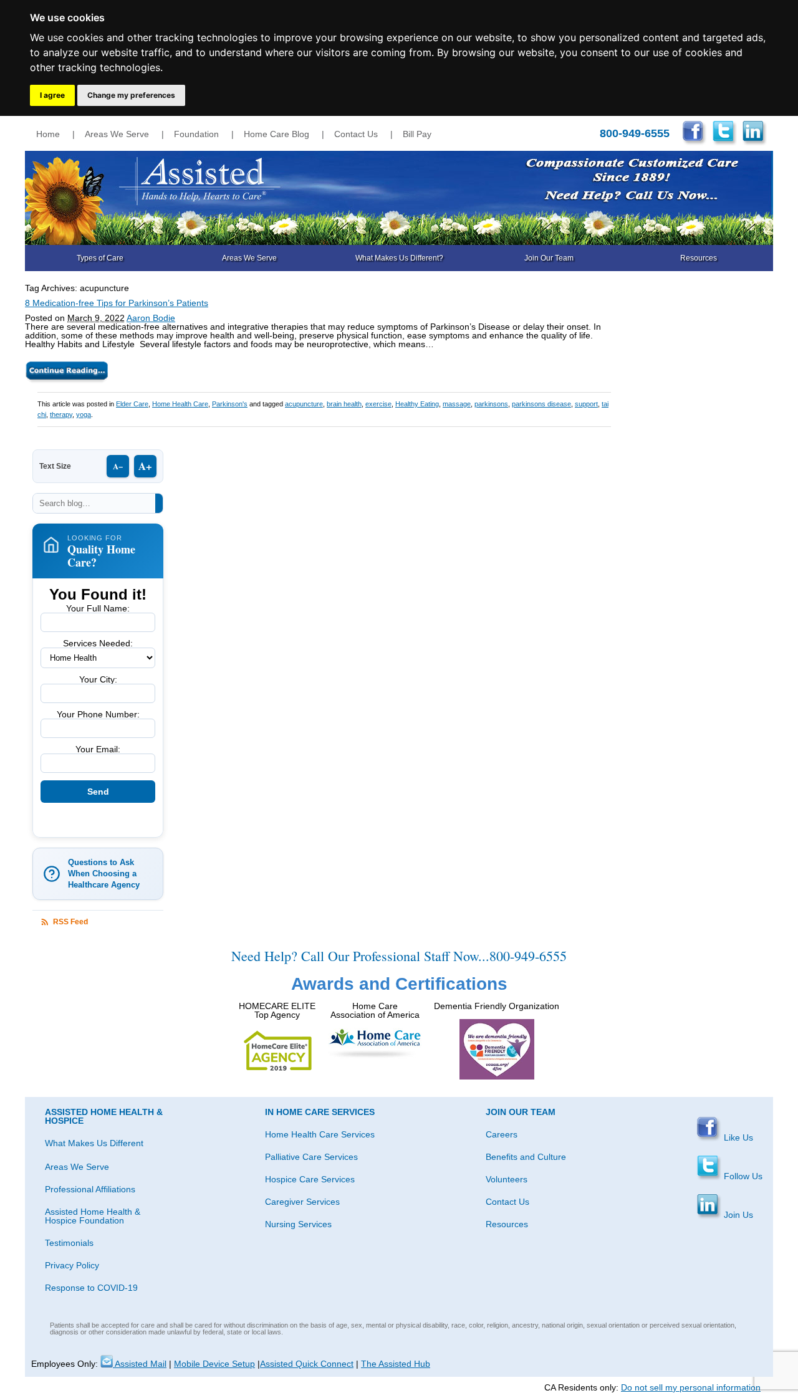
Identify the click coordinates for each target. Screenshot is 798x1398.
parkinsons (491, 404)
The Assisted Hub (395, 1364)
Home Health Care (180, 404)
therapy (61, 414)
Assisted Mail (139, 1364)
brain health (344, 404)
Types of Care (100, 258)
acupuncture (304, 404)
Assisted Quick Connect (306, 1364)
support (586, 404)
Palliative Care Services (311, 1157)
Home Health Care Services (320, 1134)
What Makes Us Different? (399, 258)
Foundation (196, 134)
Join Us (737, 1215)
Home (48, 134)
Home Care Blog (276, 134)
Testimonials (69, 1243)
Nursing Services (298, 1224)
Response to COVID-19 (91, 1288)
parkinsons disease (541, 404)
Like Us (737, 1137)
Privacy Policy (72, 1265)
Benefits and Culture (526, 1157)
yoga (83, 414)
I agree (52, 95)
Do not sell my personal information (691, 1387)
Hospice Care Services (310, 1179)
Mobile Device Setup (214, 1364)
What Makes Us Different (94, 1143)
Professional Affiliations (90, 1189)
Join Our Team (549, 258)
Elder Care (132, 404)
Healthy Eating (417, 404)
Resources (698, 258)
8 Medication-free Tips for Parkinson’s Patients (116, 303)
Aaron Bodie (151, 318)
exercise (378, 404)
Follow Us (741, 1176)
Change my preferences (131, 95)
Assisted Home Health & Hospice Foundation (92, 1216)
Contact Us (356, 134)
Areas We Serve (117, 134)
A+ (145, 466)
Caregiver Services (302, 1202)
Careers (501, 1134)
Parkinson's (230, 404)
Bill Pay (417, 134)
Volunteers (506, 1179)
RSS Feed (70, 921)
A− (118, 466)
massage (457, 404)
